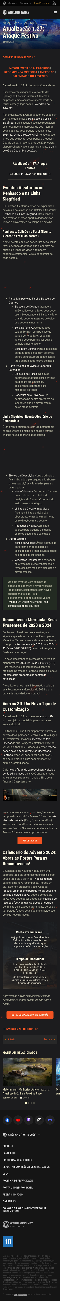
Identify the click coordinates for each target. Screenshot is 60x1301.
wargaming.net (18, 1224)
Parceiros (9, 1153)
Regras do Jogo (13, 1194)
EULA (5, 1173)
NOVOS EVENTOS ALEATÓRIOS (29, 68)
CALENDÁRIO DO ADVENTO (30, 76)
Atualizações (30, 23)
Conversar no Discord (17, 57)
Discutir (26, 1098)
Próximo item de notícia (49, 1039)
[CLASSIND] (8, 1241)
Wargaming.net (20, 1294)
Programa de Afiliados (17, 1160)
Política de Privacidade (18, 1180)
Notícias (18, 23)
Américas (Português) (22, 1134)
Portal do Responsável (18, 1187)
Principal (7, 23)
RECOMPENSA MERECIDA (21, 72)
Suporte (8, 1146)
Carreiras (9, 1201)
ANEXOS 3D (47, 72)
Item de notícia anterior (10, 1039)
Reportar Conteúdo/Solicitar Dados (26, 1166)
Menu (55, 12)
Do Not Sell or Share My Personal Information (24, 1210)
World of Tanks (16, 12)
